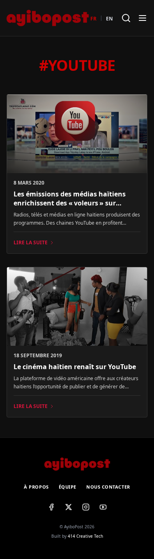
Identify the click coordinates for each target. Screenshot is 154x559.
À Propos (36, 487)
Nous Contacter (108, 487)
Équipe (67, 487)
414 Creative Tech (85, 536)
